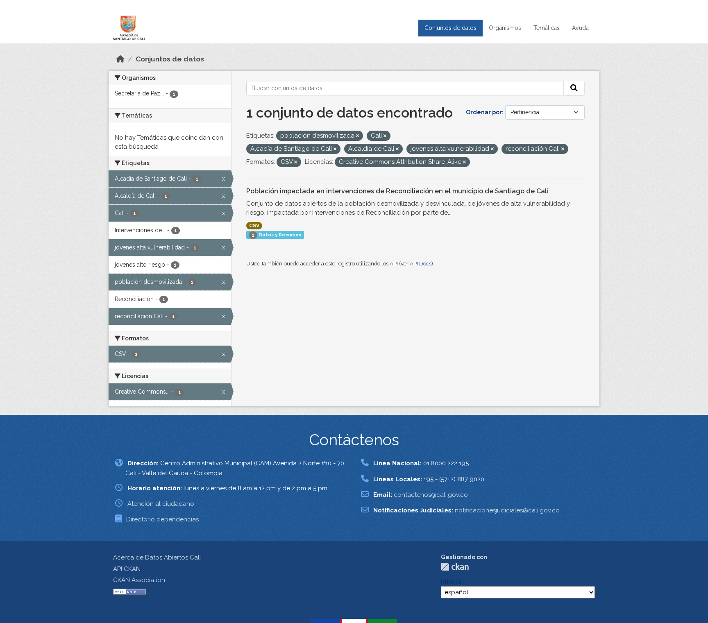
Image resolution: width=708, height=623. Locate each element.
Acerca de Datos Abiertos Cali (157, 557)
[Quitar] (357, 136)
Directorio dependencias (162, 519)
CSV (254, 226)
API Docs (420, 264)
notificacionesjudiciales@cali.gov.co (507, 510)
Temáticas (546, 28)
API (394, 264)
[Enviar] (574, 88)
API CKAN (127, 569)
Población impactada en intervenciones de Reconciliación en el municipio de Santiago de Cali (397, 191)
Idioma (451, 581)
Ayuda (580, 28)
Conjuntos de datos (450, 28)
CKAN (455, 566)
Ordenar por (484, 112)
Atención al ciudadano (160, 503)
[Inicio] (120, 59)
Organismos (505, 28)
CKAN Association (139, 580)
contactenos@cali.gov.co (431, 494)
